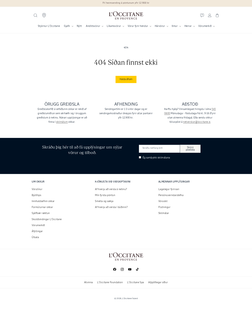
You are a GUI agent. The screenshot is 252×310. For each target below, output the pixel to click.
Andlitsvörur (93, 26)
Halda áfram (126, 79)
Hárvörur (160, 26)
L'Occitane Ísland (130, 298)
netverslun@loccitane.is (197, 122)
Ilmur (175, 26)
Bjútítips (36, 195)
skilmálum (62, 122)
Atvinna (88, 282)
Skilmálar (163, 213)
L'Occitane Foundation (110, 282)
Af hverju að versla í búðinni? (111, 207)
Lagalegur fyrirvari (168, 189)
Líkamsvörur (114, 26)
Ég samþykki (156, 157)
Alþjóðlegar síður (158, 282)
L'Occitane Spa (135, 282)
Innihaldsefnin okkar (43, 201)
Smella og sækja (104, 201)
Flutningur (164, 207)
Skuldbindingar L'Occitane (47, 219)
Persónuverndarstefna (171, 195)
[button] (35, 15)
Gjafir (67, 26)
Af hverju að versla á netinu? (111, 189)
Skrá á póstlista (190, 148)
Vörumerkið (205, 26)
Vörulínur (37, 189)
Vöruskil (163, 201)
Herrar (188, 26)
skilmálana (164, 157)
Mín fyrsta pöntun (105, 195)
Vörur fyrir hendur (138, 26)
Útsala (35, 237)
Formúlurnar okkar (42, 207)
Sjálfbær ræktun (41, 213)
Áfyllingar (37, 231)
